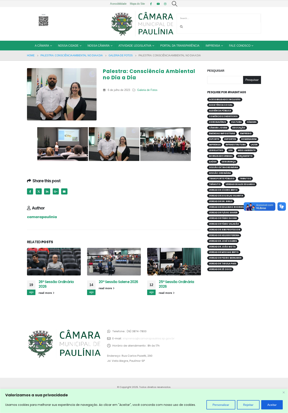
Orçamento (245, 156)
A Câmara (42, 45)
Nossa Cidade (68, 45)
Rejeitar (248, 404)
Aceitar (272, 404)
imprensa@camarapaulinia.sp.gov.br (149, 338)
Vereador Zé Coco (220, 269)
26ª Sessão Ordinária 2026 (56, 284)
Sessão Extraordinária (223, 167)
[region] (144, 401)
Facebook (30, 191)
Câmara (251, 122)
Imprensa (213, 45)
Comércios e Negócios (223, 116)
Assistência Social (220, 105)
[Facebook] (151, 4)
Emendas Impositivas (222, 133)
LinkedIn (47, 191)
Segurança (229, 161)
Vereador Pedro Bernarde (225, 257)
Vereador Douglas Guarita (226, 195)
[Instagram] (165, 4)
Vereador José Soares (223, 241)
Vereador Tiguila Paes (222, 263)
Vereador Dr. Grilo (221, 201)
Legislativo (216, 150)
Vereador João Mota (222, 246)
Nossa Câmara (98, 45)
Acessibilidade (118, 3)
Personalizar (221, 404)
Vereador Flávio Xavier (223, 212)
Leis (230, 150)
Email (64, 191)
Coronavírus (217, 122)
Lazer (254, 144)
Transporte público (221, 178)
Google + (56, 191)
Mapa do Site (137, 3)
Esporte (214, 139)
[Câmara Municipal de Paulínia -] (142, 23)
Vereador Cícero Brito (223, 190)
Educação (238, 127)
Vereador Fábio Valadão (224, 223)
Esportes (230, 139)
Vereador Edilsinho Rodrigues (228, 207)
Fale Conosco (239, 45)
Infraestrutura (236, 144)
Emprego (246, 133)
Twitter (39, 191)
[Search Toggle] (174, 4)
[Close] (283, 392)
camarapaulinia (42, 217)
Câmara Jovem (218, 127)
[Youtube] (158, 4)
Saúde (213, 161)
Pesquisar (215, 70)
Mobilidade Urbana (221, 156)
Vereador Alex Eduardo (240, 184)
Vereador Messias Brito (224, 252)
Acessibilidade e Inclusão (225, 99)
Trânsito (215, 184)
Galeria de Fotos (147, 90)
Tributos (245, 178)
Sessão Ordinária (220, 173)
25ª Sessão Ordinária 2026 (176, 284)
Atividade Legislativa (134, 45)
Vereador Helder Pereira (224, 235)
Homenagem (249, 139)
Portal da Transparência (179, 45)
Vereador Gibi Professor (224, 229)
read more (46, 293)
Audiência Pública (220, 110)
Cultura (236, 122)
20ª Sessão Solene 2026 (118, 281)
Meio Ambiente (247, 150)
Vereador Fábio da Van (223, 218)
